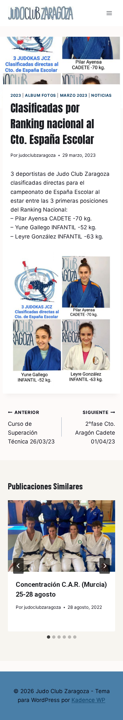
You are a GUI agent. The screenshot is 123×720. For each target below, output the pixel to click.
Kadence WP (88, 700)
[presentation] (61, 536)
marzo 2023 (74, 95)
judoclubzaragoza (37, 155)
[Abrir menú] (109, 13)
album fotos (40, 95)
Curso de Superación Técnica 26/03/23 (31, 427)
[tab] (48, 637)
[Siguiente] (104, 566)
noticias (101, 95)
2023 (15, 95)
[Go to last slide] (18, 566)
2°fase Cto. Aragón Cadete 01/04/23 (95, 427)
